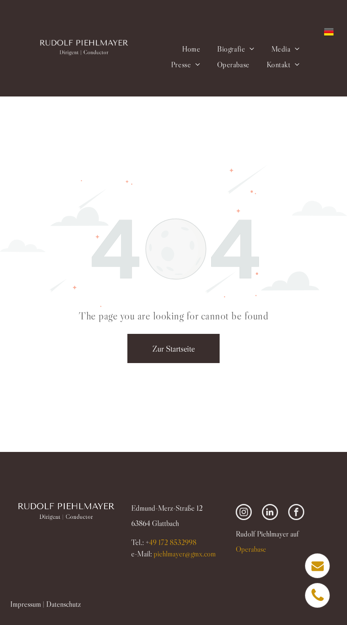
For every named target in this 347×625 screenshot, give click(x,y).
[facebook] (296, 513)
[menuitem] (191, 49)
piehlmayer (185, 554)
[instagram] (244, 513)
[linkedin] (270, 513)
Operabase (251, 549)
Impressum (25, 604)
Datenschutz (63, 604)
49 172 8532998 (172, 542)
